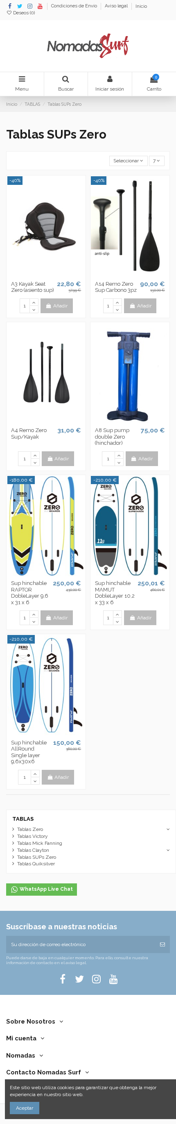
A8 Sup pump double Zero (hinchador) (112, 436)
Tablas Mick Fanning (39, 843)
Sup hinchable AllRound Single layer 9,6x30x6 (29, 752)
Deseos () (23, 13)
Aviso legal (117, 6)
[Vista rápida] (56, 274)
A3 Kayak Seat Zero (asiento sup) (32, 287)
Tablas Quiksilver (36, 864)
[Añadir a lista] (36, 274)
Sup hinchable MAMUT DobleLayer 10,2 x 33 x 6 (115, 592)
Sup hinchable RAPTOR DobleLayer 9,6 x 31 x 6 (29, 592)
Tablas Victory (32, 836)
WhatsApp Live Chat (45, 889)
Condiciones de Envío (74, 6)
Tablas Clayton (33, 850)
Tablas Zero (30, 829)
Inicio (141, 6)
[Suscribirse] (162, 944)
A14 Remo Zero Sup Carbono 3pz (116, 287)
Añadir (60, 306)
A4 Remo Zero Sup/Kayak (29, 433)
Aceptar (24, 1108)
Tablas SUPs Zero (36, 857)
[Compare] (46, 274)
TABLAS (23, 819)
